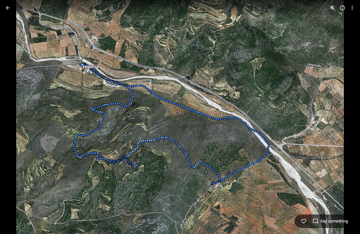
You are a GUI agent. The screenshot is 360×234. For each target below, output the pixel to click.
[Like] (304, 221)
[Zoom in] (332, 8)
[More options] (352, 8)
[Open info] (342, 8)
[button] (14, 117)
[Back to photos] (8, 8)
